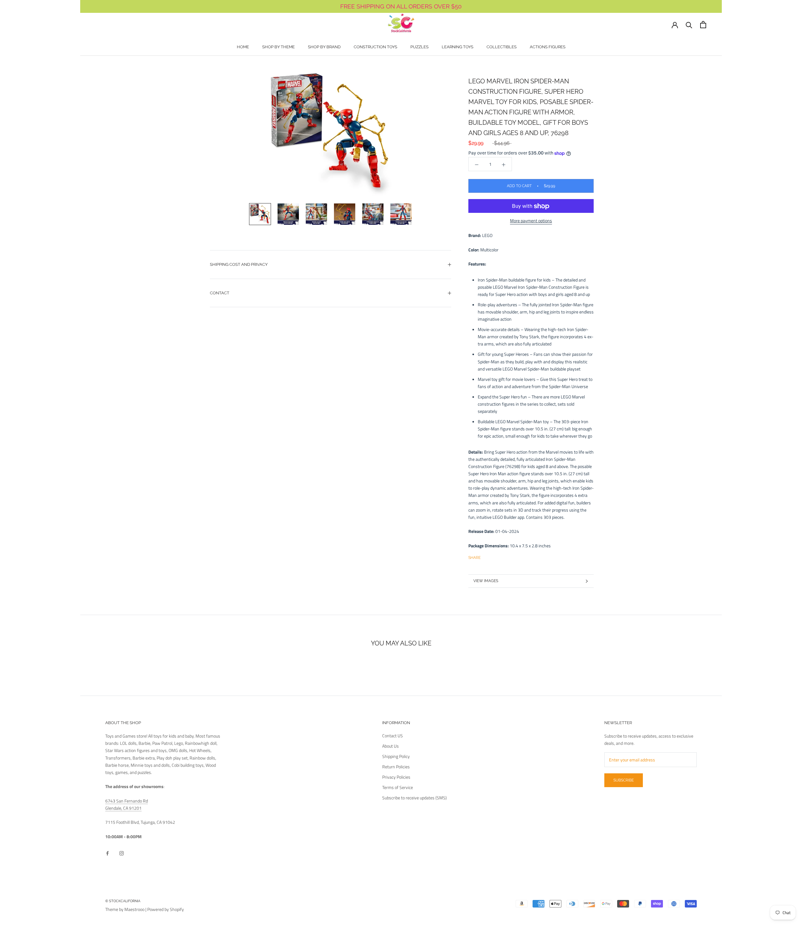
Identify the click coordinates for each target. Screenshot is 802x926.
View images (485, 581)
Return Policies (396, 766)
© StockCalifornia (122, 901)
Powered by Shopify (165, 909)
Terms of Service (397, 787)
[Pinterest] (503, 556)
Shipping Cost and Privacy (239, 264)
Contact (219, 293)
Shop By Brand (324, 47)
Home (243, 47)
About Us (390, 746)
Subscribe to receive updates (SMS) (414, 797)
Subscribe (623, 780)
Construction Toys (375, 47)
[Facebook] (486, 556)
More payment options (531, 221)
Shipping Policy (396, 756)
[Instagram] (121, 852)
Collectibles (502, 47)
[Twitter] (495, 556)
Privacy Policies (396, 777)
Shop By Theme (278, 47)
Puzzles (419, 47)
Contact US (392, 735)
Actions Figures (547, 47)
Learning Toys (457, 47)
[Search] (689, 24)
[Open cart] (703, 24)
